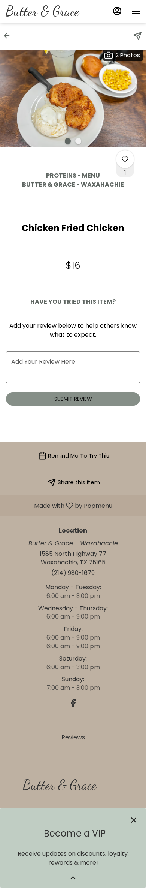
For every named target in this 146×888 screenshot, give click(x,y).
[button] (9, 36)
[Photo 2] (78, 141)
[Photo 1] (68, 141)
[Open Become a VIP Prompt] (73, 877)
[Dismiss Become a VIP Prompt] (134, 820)
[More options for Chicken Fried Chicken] (125, 159)
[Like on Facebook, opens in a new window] (73, 704)
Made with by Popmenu (59, 505)
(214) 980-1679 (73, 573)
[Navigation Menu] (136, 11)
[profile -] (117, 10)
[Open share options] (137, 36)
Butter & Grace (56, 788)
